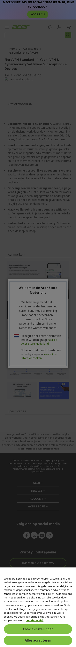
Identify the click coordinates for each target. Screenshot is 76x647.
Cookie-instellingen (38, 629)
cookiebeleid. (34, 620)
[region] (38, 607)
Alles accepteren (38, 640)
